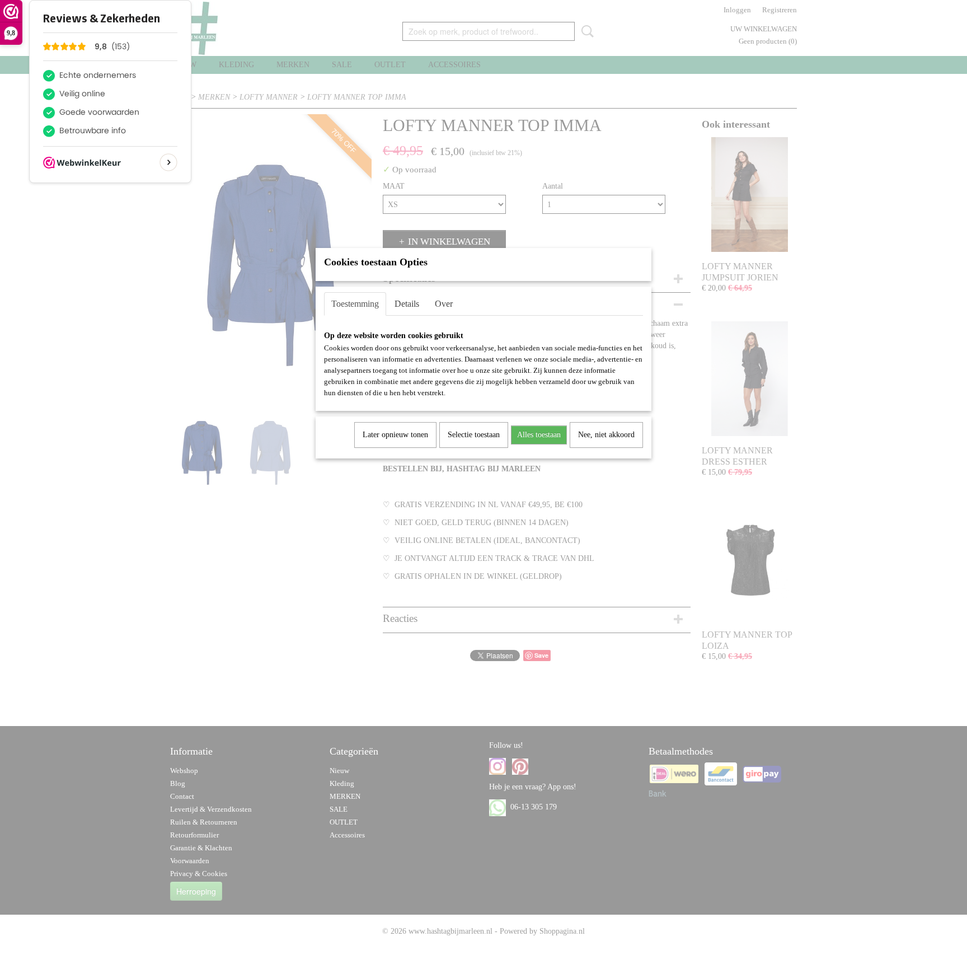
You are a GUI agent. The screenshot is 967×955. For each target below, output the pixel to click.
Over (444, 303)
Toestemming (355, 303)
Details (407, 303)
